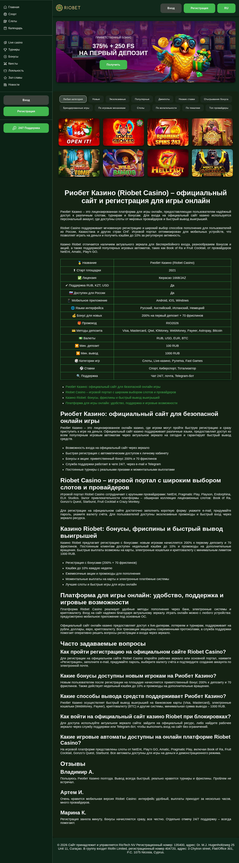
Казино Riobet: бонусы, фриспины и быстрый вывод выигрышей (113, 397)
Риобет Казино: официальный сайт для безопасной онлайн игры (113, 387)
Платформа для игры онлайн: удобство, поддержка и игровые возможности (121, 403)
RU (226, 8)
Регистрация (199, 8)
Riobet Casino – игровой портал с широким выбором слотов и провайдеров (121, 392)
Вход (171, 8)
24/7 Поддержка (29, 127)
